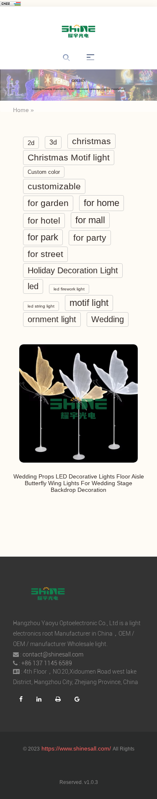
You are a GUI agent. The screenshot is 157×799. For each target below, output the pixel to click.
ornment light (52, 319)
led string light (41, 306)
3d (53, 142)
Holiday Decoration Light (73, 270)
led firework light (69, 289)
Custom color (44, 172)
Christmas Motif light (69, 157)
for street (45, 254)
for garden (48, 203)
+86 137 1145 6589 (46, 663)
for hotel (44, 220)
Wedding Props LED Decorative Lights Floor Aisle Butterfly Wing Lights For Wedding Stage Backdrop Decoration (78, 483)
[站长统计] (10, 3)
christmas (91, 141)
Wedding (107, 319)
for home (101, 203)
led (33, 286)
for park (43, 237)
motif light (88, 303)
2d (31, 142)
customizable (54, 186)
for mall (90, 220)
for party (89, 237)
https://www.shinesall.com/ (76, 748)
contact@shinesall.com (53, 654)
